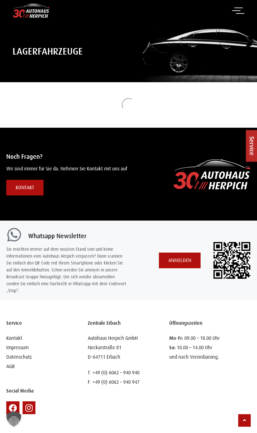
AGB (10, 366)
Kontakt (14, 338)
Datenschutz (19, 357)
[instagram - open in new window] (29, 407)
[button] (247, 138)
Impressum (17, 347)
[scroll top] (244, 420)
